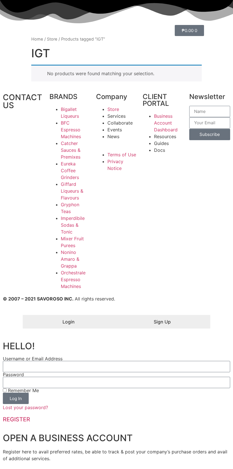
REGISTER (16, 419)
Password (13, 374)
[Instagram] (10, 138)
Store (52, 39)
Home (37, 39)
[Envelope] (10, 154)
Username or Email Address (33, 358)
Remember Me (23, 390)
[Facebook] (25, 122)
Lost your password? (25, 407)
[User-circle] (25, 154)
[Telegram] (25, 138)
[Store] (10, 122)
